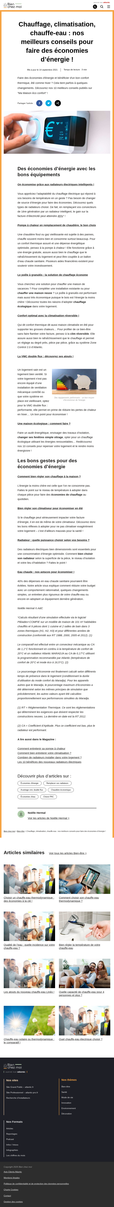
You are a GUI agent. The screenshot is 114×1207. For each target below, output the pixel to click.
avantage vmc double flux (32, 790)
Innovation (66, 1103)
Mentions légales (12, 1178)
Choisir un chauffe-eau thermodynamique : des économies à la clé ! (29, 899)
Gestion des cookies (13, 1201)
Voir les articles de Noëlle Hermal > (48, 818)
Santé (64, 1092)
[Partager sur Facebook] (39, 103)
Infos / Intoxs (12, 1145)
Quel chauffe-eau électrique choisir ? (80, 1039)
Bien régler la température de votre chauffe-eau (79, 946)
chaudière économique (61, 790)
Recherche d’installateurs (18, 1098)
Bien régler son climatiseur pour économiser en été (50, 508)
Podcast (10, 1139)
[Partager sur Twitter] (48, 103)
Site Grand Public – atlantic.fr (20, 1087)
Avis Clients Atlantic (13, 1172)
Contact (7, 1196)
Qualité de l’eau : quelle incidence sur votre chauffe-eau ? (29, 946)
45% (60, 216)
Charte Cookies (11, 1189)
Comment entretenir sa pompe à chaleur (41, 748)
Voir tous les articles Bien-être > (68, 853)
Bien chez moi (9, 831)
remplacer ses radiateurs (57, 783)
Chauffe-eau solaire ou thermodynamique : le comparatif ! (29, 1041)
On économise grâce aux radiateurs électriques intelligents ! (56, 184)
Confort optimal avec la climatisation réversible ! (48, 315)
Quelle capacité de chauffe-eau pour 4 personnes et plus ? (81, 994)
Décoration (66, 1113)
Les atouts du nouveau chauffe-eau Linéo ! (29, 992)
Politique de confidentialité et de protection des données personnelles (36, 1183)
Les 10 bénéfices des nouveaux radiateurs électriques (49, 762)
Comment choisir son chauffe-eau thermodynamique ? (79, 899)
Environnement (68, 1108)
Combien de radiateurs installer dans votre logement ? (50, 757)
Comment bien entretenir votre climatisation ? (44, 753)
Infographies (12, 1150)
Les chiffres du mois (15, 1155)
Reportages (11, 1134)
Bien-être (20, 831)
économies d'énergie (29, 783)
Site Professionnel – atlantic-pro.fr (22, 1092)
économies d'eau (28, 797)
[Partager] (58, 103)
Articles (9, 1128)
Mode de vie (67, 1097)
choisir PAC (48, 797)
